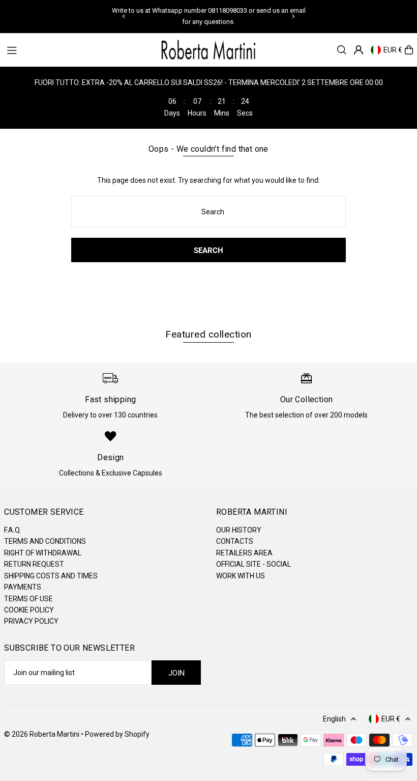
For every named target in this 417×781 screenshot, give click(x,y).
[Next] (293, 16)
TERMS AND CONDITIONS (45, 541)
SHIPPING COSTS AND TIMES (51, 576)
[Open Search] (341, 49)
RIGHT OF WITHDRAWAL (42, 553)
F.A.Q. (12, 530)
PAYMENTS (22, 587)
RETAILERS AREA (244, 553)
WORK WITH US (240, 576)
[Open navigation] (77, 49)
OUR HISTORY (238, 530)
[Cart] (409, 49)
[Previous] (124, 16)
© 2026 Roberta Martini (42, 734)
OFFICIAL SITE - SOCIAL (253, 564)
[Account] (358, 49)
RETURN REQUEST (34, 564)
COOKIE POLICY (29, 610)
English (334, 719)
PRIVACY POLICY (31, 621)
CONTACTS (234, 541)
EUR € (392, 50)
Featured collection (208, 334)
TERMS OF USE (28, 599)
